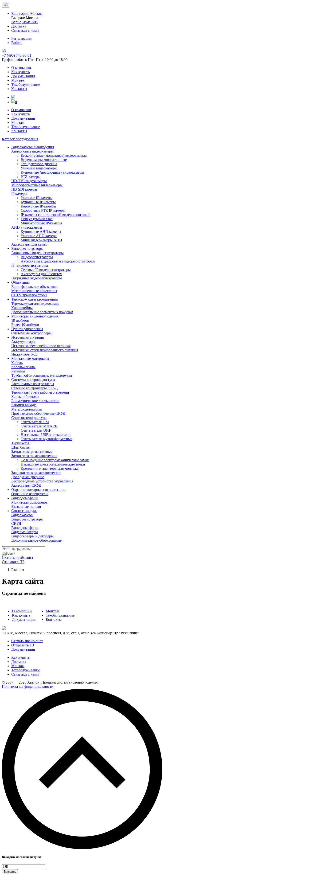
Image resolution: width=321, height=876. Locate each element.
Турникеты (20, 443)
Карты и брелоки (25, 397)
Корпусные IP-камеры (38, 206)
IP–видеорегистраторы (29, 265)
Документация (23, 76)
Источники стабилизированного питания (44, 350)
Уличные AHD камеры (39, 236)
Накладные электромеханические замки (53, 464)
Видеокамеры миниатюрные (44, 160)
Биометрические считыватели (35, 401)
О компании (21, 68)
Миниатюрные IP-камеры (41, 223)
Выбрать (10, 871)
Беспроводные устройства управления (42, 481)
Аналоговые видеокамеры (32, 151)
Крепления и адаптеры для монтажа (49, 468)
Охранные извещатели (29, 494)
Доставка (18, 662)
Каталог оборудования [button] (20, 139)
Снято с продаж (24, 511)
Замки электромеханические (34, 456)
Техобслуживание (25, 84)
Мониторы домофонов (29, 502)
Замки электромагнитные (31, 452)
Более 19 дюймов (25, 325)
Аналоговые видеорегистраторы (37, 253)
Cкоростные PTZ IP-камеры (43, 210)
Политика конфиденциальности (27, 686)
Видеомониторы (24, 532)
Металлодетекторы (26, 409)
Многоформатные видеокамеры (37, 185)
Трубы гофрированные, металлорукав (41, 375)
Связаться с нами (25, 674)
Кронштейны (22, 308)
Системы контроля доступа (33, 380)
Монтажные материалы (30, 358)
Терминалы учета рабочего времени (40, 392)
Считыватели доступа (29, 418)
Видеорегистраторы (27, 248)
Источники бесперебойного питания (40, 346)
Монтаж (17, 80)
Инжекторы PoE (24, 354)
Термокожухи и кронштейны (34, 299)
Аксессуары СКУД (26, 485)
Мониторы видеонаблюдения (35, 316)
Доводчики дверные (27, 477)
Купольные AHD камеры (41, 232)
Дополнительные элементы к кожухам (42, 312)
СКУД (16, 523)
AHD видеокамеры (26, 227)
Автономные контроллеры (32, 384)
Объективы (20, 282)
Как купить (20, 72)
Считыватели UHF (36, 430)
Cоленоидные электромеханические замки (55, 460)
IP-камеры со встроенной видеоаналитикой (55, 215)
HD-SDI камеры (24, 189)
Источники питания (27, 337)
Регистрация (21, 38)
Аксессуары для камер (29, 244)
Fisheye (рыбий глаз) (37, 219)
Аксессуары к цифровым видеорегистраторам (58, 261)
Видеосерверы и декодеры (32, 536)
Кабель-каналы (23, 367)
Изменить (30, 22)
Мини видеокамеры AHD (41, 240)
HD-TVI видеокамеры (29, 181)
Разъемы (18, 371)
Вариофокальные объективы (34, 287)
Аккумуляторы (23, 342)
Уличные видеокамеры (39, 168)
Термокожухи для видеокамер (35, 303)
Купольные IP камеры (38, 202)
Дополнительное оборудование (36, 540)
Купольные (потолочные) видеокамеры (52, 172)
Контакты (19, 89)
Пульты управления (27, 329)
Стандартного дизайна (39, 164)
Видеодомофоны (24, 498)
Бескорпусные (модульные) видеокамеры (54, 155)
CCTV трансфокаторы (29, 295)
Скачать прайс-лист (17, 557)
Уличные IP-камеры (36, 198)
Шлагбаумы (20, 447)
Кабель (17, 363)
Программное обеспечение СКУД (38, 413)
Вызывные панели (26, 506)
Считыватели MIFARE (39, 426)
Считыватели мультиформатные (46, 439)
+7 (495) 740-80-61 (16, 55)
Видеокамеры (22, 515)
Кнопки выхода (23, 405)
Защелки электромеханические (36, 473)
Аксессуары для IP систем (41, 274)
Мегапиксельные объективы (34, 291)
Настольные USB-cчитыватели (45, 435)
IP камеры (19, 194)
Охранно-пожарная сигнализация (38, 490)
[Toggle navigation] (5, 5)
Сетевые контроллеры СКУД (34, 388)
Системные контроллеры (31, 333)
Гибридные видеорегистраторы (36, 278)
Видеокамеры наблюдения (32, 147)
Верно (16, 22)
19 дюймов (20, 320)
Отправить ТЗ (13, 562)
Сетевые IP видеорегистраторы (46, 270)
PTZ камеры (30, 177)
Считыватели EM (35, 422)
